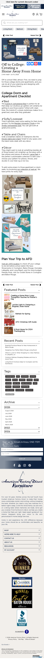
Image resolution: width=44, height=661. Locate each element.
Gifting (8, 379)
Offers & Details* (30, 639)
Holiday (32, 376)
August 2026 (9, 410)
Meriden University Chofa (24, 123)
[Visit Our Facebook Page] (14, 465)
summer (8, 383)
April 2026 (8, 422)
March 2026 (9, 424)
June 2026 (8, 416)
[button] (3, 14)
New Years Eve (26, 383)
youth (36, 379)
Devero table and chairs (11, 139)
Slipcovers (29, 390)
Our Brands (6, 644)
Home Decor (10, 390)
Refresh (8, 386)
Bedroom (20, 29)
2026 (35, 383)
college (29, 379)
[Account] (37, 14)
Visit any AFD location (11, 264)
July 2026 (8, 413)
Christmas (25, 376)
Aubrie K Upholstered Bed (15, 104)
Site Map (21, 639)
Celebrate (16, 386)
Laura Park (34, 154)
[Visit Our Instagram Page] (25, 465)
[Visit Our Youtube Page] (19, 465)
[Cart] (40, 14)
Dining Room (32, 29)
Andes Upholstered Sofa (11, 126)
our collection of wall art (27, 169)
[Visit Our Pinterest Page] (29, 465)
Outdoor (22, 379)
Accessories (19, 390)
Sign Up (22, 459)
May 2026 (8, 419)
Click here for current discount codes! (22, 2)
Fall (18, 376)
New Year (16, 383)
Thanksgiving (10, 376)
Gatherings (25, 386)
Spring (15, 379)
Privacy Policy (12, 639)
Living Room (7, 29)
